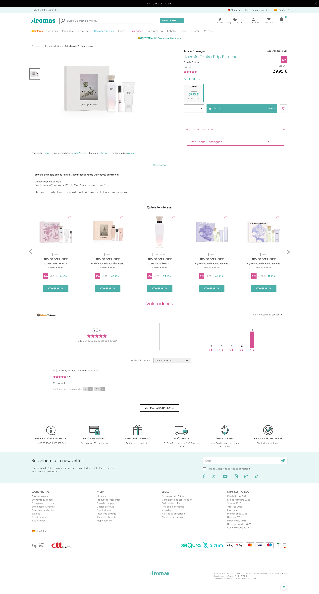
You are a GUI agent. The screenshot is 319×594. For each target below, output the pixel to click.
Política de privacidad (173, 506)
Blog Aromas (38, 520)
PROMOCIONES (169, 20)
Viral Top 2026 (234, 506)
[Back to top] (283, 587)
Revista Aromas (40, 517)
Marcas (208, 31)
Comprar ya (55, 288)
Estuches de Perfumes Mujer (79, 46)
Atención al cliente (106, 517)
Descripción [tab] (159, 165)
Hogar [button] (183, 31)
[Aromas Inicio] (43, 22)
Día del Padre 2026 (237, 496)
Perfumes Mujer (53, 46)
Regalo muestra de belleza (200, 129)
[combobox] (105, 21)
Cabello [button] (171, 31)
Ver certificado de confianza (267, 314)
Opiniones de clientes (43, 510)
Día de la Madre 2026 (238, 499)
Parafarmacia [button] (155, 31)
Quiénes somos (40, 496)
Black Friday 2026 (236, 520)
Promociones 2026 (237, 513)
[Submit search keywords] (63, 21)
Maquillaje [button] (68, 31)
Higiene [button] (122, 31)
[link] (37, 31)
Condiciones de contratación (177, 499)
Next (288, 252)
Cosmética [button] (84, 31)
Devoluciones (104, 510)
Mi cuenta (102, 496)
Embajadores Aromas (43, 506)
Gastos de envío (105, 506)
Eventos (36, 513)
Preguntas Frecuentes (108, 499)
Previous (30, 252)
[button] (137, 31)
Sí (88, 388)
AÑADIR (243, 107)
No (99, 388)
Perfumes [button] (52, 31)
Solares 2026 (234, 503)
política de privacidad (239, 468)
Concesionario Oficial (173, 496)
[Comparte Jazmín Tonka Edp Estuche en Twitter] (192, 79)
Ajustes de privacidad (173, 513)
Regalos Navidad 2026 (239, 524)
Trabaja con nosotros (43, 503)
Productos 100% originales (44, 9)
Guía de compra (105, 503)
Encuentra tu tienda (42, 499)
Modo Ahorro (234, 510)
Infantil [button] (195, 31)
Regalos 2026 (234, 517)
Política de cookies (171, 503)
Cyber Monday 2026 (238, 527)
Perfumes (36, 46)
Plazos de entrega (106, 513)
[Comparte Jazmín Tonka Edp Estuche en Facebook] (188, 79)
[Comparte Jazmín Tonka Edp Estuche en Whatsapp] (183, 79)
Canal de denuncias (172, 517)
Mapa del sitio (104, 520)
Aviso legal (167, 510)
